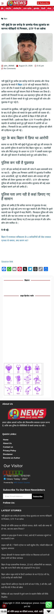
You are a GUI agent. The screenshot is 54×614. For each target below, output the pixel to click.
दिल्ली (43, 8)
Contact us (8, 447)
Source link (7, 261)
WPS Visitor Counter (22, 483)
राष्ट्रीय (8, 8)
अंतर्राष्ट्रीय (17, 8)
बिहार (5, 19)
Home (5, 440)
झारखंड (36, 8)
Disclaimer (8, 454)
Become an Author (11, 458)
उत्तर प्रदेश (27, 8)
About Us (7, 443)
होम (2, 8)
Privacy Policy (9, 450)
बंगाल (49, 8)
